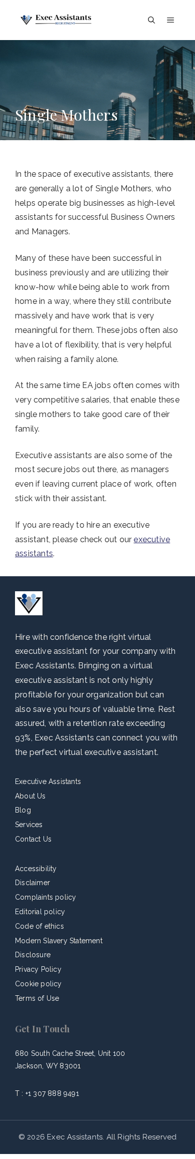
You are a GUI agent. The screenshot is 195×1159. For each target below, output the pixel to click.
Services (29, 825)
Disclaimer (32, 883)
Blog (23, 810)
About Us (30, 796)
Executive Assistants (48, 782)
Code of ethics (39, 926)
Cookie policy (38, 984)
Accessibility (36, 869)
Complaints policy (45, 897)
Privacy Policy (38, 969)
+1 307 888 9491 (52, 1093)
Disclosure (32, 955)
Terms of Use (37, 998)
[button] (151, 20)
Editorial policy (40, 912)
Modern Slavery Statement (58, 941)
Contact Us (33, 839)
